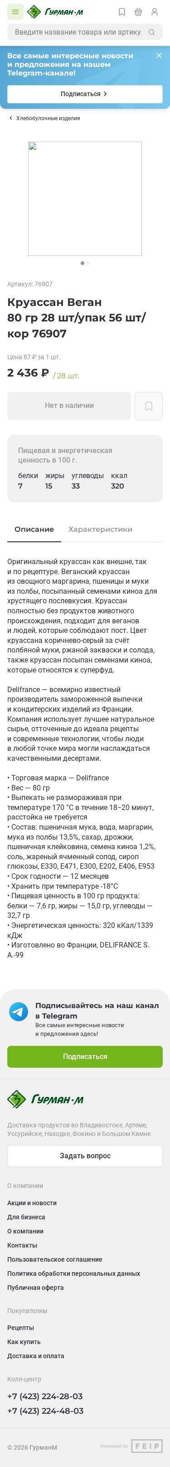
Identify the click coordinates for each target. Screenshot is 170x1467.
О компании (25, 1231)
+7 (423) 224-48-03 (45, 1411)
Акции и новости (32, 1203)
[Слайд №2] (88, 263)
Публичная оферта (35, 1287)
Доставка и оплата (35, 1356)
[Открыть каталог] (15, 12)
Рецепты (20, 1327)
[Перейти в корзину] (138, 12)
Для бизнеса (26, 1217)
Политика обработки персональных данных (73, 1273)
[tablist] (85, 529)
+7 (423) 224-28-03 (45, 1396)
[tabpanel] (85, 758)
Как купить (24, 1341)
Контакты (22, 1245)
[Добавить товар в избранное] (149, 406)
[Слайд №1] (82, 263)
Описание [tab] (34, 529)
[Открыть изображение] (85, 199)
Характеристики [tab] (100, 529)
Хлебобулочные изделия (48, 118)
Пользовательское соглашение (54, 1259)
